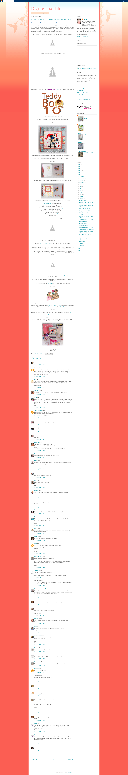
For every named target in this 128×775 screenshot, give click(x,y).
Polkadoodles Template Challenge (86, 208)
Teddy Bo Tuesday (83, 200)
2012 (79, 174)
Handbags (81, 243)
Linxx (35, 517)
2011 (79, 248)
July (80, 186)
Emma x (36, 368)
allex (35, 379)
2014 (79, 170)
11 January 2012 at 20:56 (39, 623)
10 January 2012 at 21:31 (39, 507)
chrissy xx (36, 442)
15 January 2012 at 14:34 (39, 720)
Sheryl (35, 528)
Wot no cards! (82, 241)
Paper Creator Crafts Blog (82, 92)
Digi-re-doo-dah (45, 8)
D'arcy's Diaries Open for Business (86, 229)
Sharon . (80, 133)
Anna (35, 655)
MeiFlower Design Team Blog (83, 88)
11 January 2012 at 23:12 (39, 651)
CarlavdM (36, 472)
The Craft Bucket (38, 410)
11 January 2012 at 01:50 (39, 540)
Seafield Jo (36, 427)
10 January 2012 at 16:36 (39, 424)
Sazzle (35, 698)
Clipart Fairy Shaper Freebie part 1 (86, 238)
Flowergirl (36, 618)
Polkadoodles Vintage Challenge (86, 227)
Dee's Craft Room (38, 556)
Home (33, 13)
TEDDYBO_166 (47, 203)
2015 (79, 168)
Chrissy (36, 460)
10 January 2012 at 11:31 (39, 387)
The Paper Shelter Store (82, 97)
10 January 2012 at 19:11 (39, 469)
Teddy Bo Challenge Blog (45, 243)
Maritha (80, 142)
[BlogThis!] (47, 354)
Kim (79, 124)
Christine (80, 115)
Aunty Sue (36, 684)
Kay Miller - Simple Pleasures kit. (62, 208)
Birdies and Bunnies (83, 225)
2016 (79, 166)
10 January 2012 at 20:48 (39, 497)
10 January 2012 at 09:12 (39, 365)
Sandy (35, 397)
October (81, 180)
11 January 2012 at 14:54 (39, 604)
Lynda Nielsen (37, 635)
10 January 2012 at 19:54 (39, 477)
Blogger (70, 772)
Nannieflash (37, 661)
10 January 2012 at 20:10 (39, 487)
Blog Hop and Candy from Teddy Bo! (86, 216)
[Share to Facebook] (50, 354)
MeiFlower (57, 213)
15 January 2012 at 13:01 (39, 712)
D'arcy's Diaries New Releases (85, 211)
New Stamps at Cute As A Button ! (89, 153)
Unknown (36, 668)
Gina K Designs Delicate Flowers (89, 117)
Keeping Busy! (87, 125)
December (81, 176)
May (80, 190)
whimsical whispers (38, 600)
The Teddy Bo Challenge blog (54, 305)
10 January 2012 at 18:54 (39, 457)
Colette (85, 19)
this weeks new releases (45, 218)
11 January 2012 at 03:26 (39, 567)
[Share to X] (49, 354)
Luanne (36, 746)
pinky (35, 626)
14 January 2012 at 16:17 (39, 688)
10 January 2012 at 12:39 (39, 394)
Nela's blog (49, 283)
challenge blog (62, 306)
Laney (35, 480)
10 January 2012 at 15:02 (39, 417)
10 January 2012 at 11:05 (39, 376)
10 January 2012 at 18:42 (39, 450)
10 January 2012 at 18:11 (39, 431)
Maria (35, 543)
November (81, 178)
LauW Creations (82, 151)
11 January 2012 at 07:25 (39, 577)
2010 (79, 250)
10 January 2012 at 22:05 (39, 513)
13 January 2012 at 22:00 (39, 681)
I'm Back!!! (81, 245)
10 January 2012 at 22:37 (39, 525)
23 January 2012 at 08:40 (39, 750)
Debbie (35, 715)
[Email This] (46, 354)
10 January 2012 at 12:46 (39, 407)
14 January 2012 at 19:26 (39, 695)
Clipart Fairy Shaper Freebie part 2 (86, 235)
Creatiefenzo (37, 607)
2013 (79, 172)
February (81, 196)
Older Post (70, 759)
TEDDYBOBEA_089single (42, 205)
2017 (79, 164)
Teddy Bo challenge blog (62, 275)
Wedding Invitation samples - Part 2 (86, 203)
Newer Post (34, 759)
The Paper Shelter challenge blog (84, 99)
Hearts (85, 143)
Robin (35, 691)
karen (35, 510)
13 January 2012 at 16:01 (39, 672)
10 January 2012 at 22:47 (39, 533)
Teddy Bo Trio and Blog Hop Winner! (85, 213)
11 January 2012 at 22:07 (39, 632)
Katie (35, 723)
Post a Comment (36, 753)
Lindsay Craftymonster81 (40, 588)
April (80, 192)
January (81, 198)
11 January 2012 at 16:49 (39, 615)
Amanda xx (37, 390)
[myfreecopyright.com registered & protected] (86, 68)
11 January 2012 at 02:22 (39, 553)
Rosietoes (36, 490)
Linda (35, 420)
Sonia (35, 434)
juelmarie (36, 536)
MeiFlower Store (80, 90)
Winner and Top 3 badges (43, 13)
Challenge (57, 89)
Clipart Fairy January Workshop (86, 219)
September (81, 182)
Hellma (36, 648)
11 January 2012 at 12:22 (39, 597)
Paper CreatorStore (81, 94)
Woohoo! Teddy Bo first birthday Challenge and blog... (86, 232)
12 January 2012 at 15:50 (39, 665)
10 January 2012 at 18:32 (39, 439)
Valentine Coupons (83, 221)
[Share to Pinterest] (52, 354)
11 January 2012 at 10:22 (39, 585)
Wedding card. (87, 134)
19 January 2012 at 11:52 (39, 731)
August (81, 184)
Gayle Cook (37, 361)
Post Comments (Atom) (55, 763)
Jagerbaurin (37, 570)
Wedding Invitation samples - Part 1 (86, 206)
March (80, 194)
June (80, 188)
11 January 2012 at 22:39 (39, 644)
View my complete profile (82, 36)
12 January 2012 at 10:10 (39, 658)
